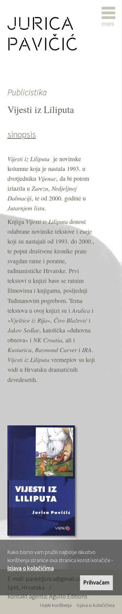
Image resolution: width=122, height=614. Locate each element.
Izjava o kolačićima (30, 568)
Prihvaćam (96, 582)
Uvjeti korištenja (56, 605)
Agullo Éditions (68, 596)
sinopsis (21, 134)
